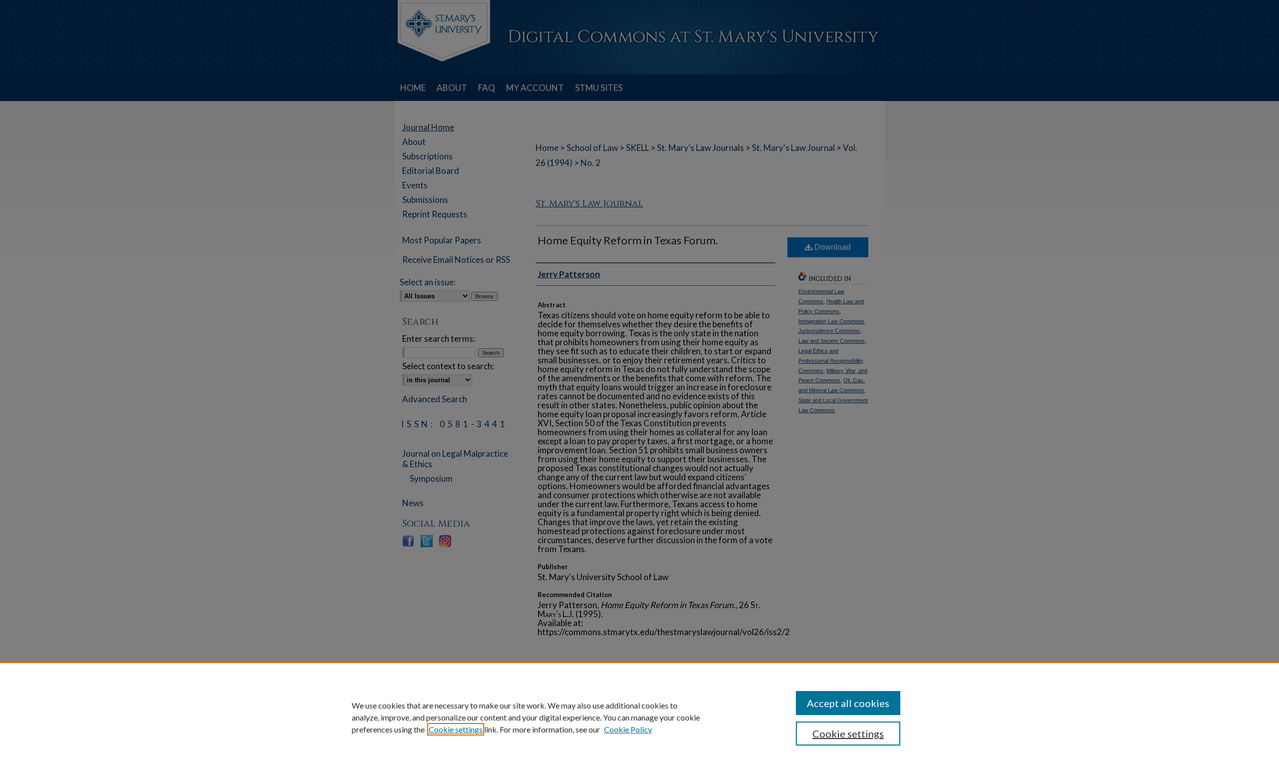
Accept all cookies (848, 703)
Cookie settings (456, 729)
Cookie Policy (628, 729)
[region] (639, 717)
